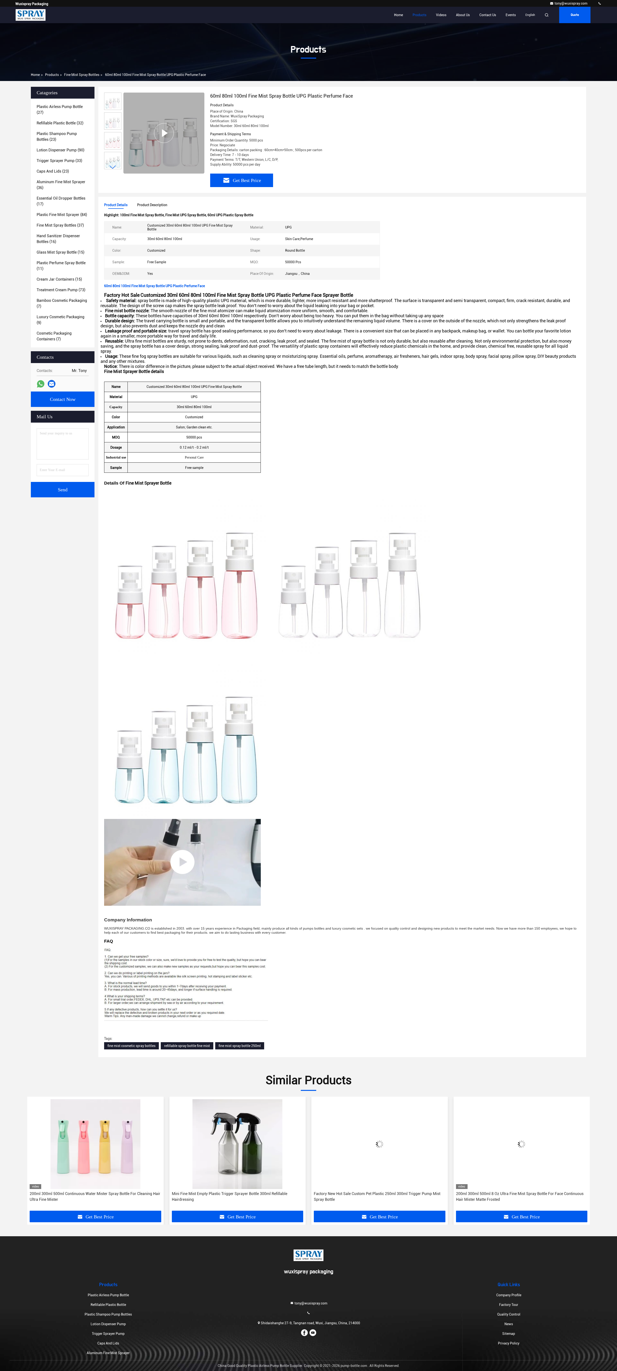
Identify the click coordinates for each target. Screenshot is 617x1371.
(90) (60, 150)
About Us (463, 15)
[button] (112, 167)
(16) (58, 239)
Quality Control (508, 1314)
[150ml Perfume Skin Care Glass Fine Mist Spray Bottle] (182, 862)
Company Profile (508, 1295)
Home (398, 15)
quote (575, 15)
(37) (60, 225)
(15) (60, 252)
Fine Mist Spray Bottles (81, 75)
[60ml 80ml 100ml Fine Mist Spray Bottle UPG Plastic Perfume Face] (163, 133)
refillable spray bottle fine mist (187, 1046)
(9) (60, 320)
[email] (51, 384)
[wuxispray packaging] (600, 3)
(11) (61, 266)
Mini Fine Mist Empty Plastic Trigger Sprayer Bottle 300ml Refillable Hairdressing (87, 1196)
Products (419, 15)
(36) (61, 185)
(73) (61, 290)
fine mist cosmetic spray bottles (131, 1046)
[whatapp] (41, 384)
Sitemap (508, 1334)
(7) (62, 303)
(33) (59, 160)
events (511, 15)
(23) (57, 136)
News (508, 1324)
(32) (60, 123)
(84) (62, 214)
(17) (61, 201)
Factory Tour (508, 1305)
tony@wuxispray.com (571, 3)
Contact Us (487, 15)
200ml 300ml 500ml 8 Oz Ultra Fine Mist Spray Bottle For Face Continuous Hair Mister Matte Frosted (377, 1196)
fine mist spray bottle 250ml (240, 1046)
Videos (441, 15)
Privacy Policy (508, 1343)
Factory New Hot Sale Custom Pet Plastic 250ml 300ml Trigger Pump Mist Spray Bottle (235, 1196)
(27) (60, 109)
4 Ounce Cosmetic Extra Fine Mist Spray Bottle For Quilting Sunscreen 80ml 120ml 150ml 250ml (520, 1196)
